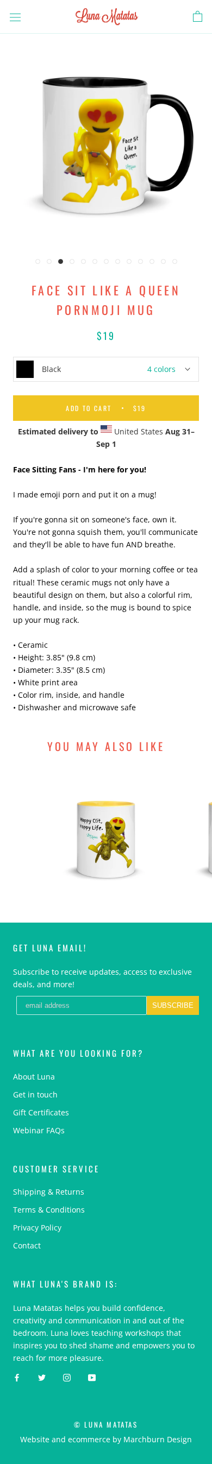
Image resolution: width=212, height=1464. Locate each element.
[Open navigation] (15, 16)
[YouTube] (92, 1377)
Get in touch (35, 1094)
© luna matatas (106, 1424)
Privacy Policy (37, 1227)
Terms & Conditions (49, 1209)
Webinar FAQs (39, 1130)
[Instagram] (67, 1377)
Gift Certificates (41, 1112)
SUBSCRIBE (173, 1005)
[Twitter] (42, 1377)
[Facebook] (17, 1377)
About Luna (34, 1076)
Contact (27, 1245)
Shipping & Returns (48, 1192)
